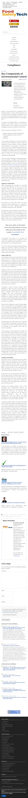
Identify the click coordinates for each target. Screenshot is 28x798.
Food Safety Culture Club (8, 748)
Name (3, 590)
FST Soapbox (5, 753)
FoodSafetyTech (6, 781)
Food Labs (14, 39)
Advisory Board (14, 2)
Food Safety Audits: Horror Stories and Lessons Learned (11, 676)
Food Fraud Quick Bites (8, 744)
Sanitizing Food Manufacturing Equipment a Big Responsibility (13, 466)
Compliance (14, 37)
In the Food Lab (6, 755)
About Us (8, 2)
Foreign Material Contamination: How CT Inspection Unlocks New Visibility (15, 698)
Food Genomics (6, 745)
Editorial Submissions (7, 3)
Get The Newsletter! (14, 21)
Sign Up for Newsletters (8, 771)
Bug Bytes (4, 742)
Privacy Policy (6, 612)
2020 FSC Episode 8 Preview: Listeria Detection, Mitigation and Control (11, 483)
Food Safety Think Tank (8, 750)
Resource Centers (13, 51)
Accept (4, 795)
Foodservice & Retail (14, 43)
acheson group (6, 514)
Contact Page (16, 556)
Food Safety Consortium (14, 57)
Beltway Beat (5, 739)
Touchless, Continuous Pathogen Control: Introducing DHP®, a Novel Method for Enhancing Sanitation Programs (14, 690)
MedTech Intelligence (7, 786)
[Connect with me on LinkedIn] (15, 26)
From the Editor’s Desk (7, 752)
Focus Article (16, 516)
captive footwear (13, 514)
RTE (20, 516)
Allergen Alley (5, 737)
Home (4, 2)
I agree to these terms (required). (9, 614)
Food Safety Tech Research (8, 4)
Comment (4, 571)
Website (3, 601)
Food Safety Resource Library (9, 776)
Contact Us (15, 3)
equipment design (9, 516)
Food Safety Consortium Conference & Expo (13, 783)
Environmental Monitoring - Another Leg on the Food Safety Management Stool (14, 442)
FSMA (14, 45)
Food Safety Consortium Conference (10, 6)
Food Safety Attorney (7, 747)
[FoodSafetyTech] (14, 15)
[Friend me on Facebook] (13, 26)
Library (13, 55)
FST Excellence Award (7, 7)
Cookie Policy (5, 769)
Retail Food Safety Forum (8, 756)
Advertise (20, 2)
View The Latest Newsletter (14, 24)
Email (3, 596)
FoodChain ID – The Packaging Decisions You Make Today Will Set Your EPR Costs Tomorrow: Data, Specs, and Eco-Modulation (14, 668)
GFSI (14, 47)
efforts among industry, (14, 164)
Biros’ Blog (5, 741)
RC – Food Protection (7, 736)
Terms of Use (14, 612)
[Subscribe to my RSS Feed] (17, 26)
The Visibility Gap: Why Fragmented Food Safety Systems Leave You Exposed (14, 683)
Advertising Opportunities (8, 763)
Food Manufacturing (14, 41)
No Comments (24, 79)
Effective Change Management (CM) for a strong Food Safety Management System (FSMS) (14, 628)
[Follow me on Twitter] (11, 26)
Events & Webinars (13, 53)
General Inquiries (6, 766)
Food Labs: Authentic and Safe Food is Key (13, 502)
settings (10, 793)
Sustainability (14, 49)
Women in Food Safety (7, 758)
